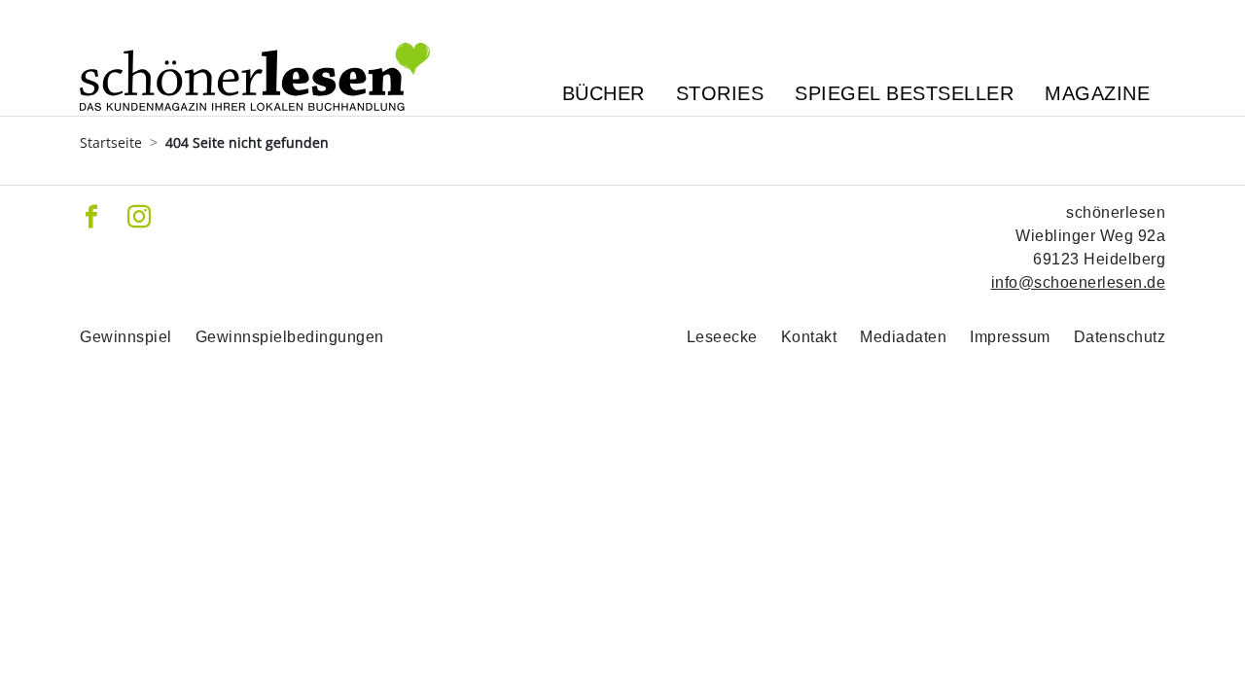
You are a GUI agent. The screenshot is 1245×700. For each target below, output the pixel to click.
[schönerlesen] (255, 58)
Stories (720, 93)
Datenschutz (1120, 337)
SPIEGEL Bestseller (904, 93)
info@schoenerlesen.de (1078, 282)
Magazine (1097, 93)
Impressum (1010, 337)
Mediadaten (903, 337)
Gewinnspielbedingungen (290, 337)
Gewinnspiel (126, 337)
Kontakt (809, 337)
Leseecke (722, 337)
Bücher (603, 93)
